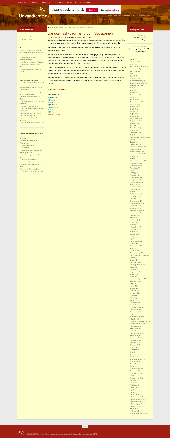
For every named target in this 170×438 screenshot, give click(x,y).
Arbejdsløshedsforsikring (138, 66)
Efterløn (132, 142)
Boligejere (133, 104)
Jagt (131, 239)
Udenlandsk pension (136, 399)
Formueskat (134, 184)
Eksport (132, 156)
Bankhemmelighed (136, 81)
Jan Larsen (56, 37)
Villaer (132, 409)
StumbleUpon (55, 107)
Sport (132, 364)
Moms (132, 288)
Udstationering (134, 406)
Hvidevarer (133, 220)
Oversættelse (134, 312)
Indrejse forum (134, 227)
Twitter (52, 100)
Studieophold (134, 373)
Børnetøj (132, 92)
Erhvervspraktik (135, 163)
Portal (22, 2)
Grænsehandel (135, 201)
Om (78, 2)
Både (132, 76)
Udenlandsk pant (135, 397)
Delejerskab (134, 132)
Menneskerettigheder (137, 279)
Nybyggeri (133, 293)
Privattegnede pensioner (138, 324)
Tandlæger (133, 380)
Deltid (132, 135)
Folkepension (134, 180)
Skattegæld (133, 350)
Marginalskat (134, 272)
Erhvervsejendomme (137, 161)
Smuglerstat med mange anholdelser (32, 62)
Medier (132, 276)
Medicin (132, 274)
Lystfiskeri (133, 269)
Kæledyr (133, 243)
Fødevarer (133, 175)
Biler (131, 88)
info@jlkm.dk (61, 89)
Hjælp (87, 2)
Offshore (133, 300)
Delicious (53, 105)
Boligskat (133, 116)
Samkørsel (133, 345)
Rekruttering (134, 335)
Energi (132, 158)
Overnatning (134, 309)
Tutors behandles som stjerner (30, 169)
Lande (33, 2)
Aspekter (58, 2)
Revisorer (133, 342)
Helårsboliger (134, 213)
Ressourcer (134, 338)
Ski (131, 352)
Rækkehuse (134, 328)
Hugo (91, 434)
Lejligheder (133, 262)
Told (131, 392)
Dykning (132, 140)
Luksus (132, 267)
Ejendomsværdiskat (136, 154)
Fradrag (132, 191)
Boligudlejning (134, 121)
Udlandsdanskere (135, 401)
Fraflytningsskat (135, 194)
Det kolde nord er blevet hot (29, 106)
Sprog (132, 366)
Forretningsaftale (135, 187)
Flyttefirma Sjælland (26, 39)
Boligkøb (133, 106)
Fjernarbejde (134, 168)
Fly (131, 170)
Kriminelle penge (135, 253)
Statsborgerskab (135, 368)
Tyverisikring (134, 394)
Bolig (131, 97)
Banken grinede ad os (27, 145)
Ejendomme (134, 144)
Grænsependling (135, 203)
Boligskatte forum (135, 118)
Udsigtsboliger (134, 404)
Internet (132, 232)
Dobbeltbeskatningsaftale (138, 137)
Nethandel (133, 291)
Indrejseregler (134, 229)
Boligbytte (133, 99)
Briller (132, 125)
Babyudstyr (134, 78)
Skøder (132, 357)
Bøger (132, 90)
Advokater (133, 62)
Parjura (132, 314)
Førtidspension (135, 177)
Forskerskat (134, 189)
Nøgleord (45, 2)
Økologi (132, 298)
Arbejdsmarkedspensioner (138, 69)
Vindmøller (133, 411)
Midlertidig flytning (136, 281)
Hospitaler (133, 215)
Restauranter (134, 340)
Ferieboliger (134, 165)
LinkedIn (53, 112)
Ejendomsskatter (135, 151)
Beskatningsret (135, 85)
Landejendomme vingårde (138, 255)
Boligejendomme (135, 102)
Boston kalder (24, 148)
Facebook (53, 98)
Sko (131, 354)
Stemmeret (133, 371)
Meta (69, 2)
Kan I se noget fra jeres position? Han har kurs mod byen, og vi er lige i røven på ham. (31, 52)
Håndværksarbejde (136, 210)
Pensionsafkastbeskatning (138, 321)
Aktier (132, 64)
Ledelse (132, 258)
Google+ (53, 102)
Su (131, 375)
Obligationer (134, 295)
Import (132, 224)
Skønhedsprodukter (136, 359)
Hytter (132, 222)
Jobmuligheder (135, 241)
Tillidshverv (133, 385)
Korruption (133, 250)
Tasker (132, 383)
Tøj (131, 390)
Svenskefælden (135, 378)
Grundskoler (134, 208)
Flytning (132, 173)
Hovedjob (133, 217)
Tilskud (132, 387)
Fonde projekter (135, 182)
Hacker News (55, 114)
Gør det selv (134, 196)
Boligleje (132, 111)
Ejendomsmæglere (136, 147)
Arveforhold (134, 71)
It (130, 236)
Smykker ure (134, 361)
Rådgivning (133, 326)
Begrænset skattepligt (137, 83)
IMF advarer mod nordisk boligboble (31, 171)
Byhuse (132, 130)
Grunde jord (134, 206)
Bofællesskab (134, 95)
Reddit (52, 109)
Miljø (131, 283)
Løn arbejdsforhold (136, 265)
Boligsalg (133, 114)
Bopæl (132, 123)
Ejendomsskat (134, 149)
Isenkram (133, 234)
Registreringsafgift (136, 333)
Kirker (132, 248)
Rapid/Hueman (73, 434)
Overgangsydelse (136, 307)
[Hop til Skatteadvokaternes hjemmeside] (85, 15)
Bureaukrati (134, 128)
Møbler (132, 286)
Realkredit (133, 331)
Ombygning (134, 302)
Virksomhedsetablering (137, 413)
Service (132, 347)
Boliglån (132, 109)
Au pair (132, 73)
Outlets (132, 305)
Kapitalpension (135, 246)
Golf (131, 199)
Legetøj (132, 260)
